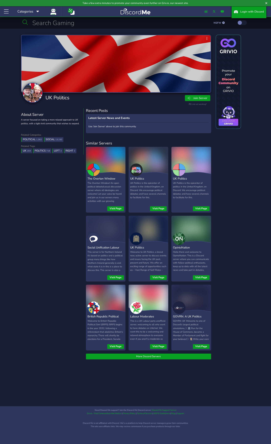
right (70, 150)
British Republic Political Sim (103, 318)
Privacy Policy (129, 413)
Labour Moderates (142, 316)
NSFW (218, 23)
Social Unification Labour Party (103, 250)
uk (27, 150)
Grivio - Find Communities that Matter (104, 413)
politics (42, 150)
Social (54, 139)
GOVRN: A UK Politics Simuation (187, 318)
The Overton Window (101, 178)
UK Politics (57, 97)
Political (32, 139)
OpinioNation (181, 247)
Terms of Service (144, 413)
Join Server (200, 98)
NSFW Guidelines (161, 413)
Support (180, 413)
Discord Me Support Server (163, 410)
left (58, 150)
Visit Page (116, 208)
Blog (173, 413)
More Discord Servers (148, 356)
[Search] (25, 22)
